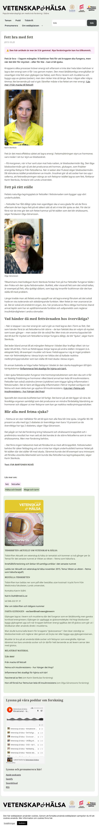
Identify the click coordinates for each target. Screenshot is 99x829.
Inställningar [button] (9, 823)
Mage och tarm (31, 489)
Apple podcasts (13, 774)
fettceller (15, 484)
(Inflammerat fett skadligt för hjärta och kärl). (43, 368)
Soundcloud (12, 783)
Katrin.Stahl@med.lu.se (16, 595)
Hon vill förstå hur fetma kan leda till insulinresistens (30, 682)
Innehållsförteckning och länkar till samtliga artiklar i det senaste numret (40, 563)
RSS (8, 787)
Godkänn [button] (22, 823)
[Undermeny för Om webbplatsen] (42, 25)
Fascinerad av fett (13, 677)
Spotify (9, 778)
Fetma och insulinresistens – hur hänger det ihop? (29, 667)
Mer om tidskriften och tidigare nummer (24, 606)
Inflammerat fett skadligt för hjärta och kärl (26, 672)
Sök (92, 23)
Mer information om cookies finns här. (36, 818)
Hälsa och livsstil (13, 489)
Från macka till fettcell (15, 662)
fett (7, 484)
